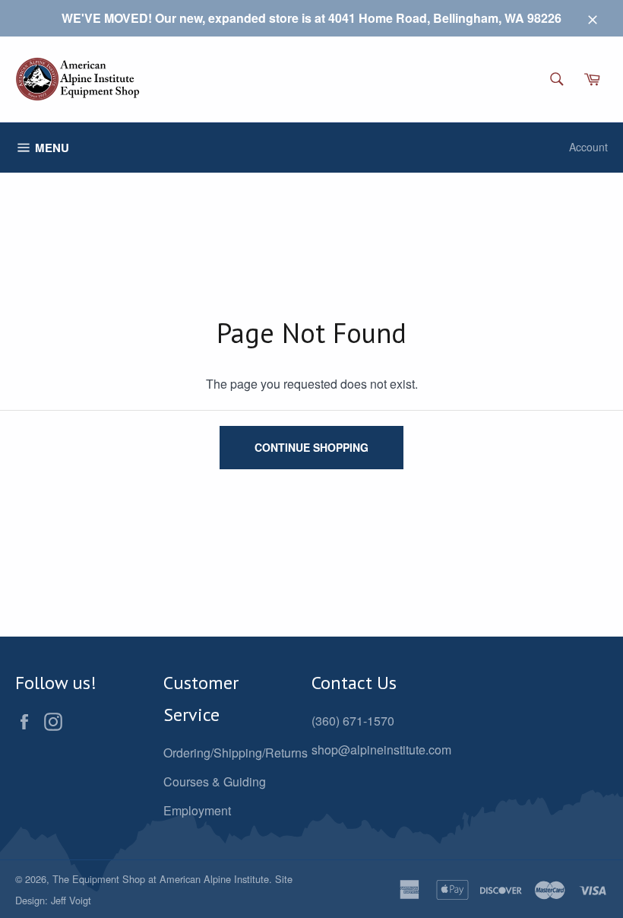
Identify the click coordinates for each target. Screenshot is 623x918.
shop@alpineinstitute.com (381, 749)
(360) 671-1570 (353, 720)
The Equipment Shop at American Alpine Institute (160, 879)
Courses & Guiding (214, 781)
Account (588, 146)
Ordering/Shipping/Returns (235, 752)
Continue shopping (311, 447)
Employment (197, 810)
